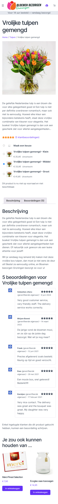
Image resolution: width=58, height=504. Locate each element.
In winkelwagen (12, 488)
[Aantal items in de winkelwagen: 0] (54, 5)
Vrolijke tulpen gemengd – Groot (31, 171)
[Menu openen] (3, 5)
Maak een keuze (23, 145)
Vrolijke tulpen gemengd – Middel (32, 161)
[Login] (47, 5)
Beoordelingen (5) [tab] (34, 200)
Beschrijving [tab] (13, 200)
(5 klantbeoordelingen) (27, 137)
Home (5, 37)
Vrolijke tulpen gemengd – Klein (31, 151)
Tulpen (12, 37)
